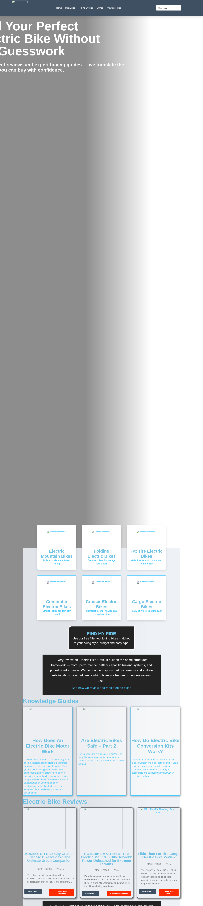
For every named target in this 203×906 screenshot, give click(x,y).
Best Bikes (70, 8)
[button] (119, 893)
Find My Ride (87, 8)
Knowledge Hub (114, 8)
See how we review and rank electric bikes (101, 688)
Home (59, 8)
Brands (100, 8)
